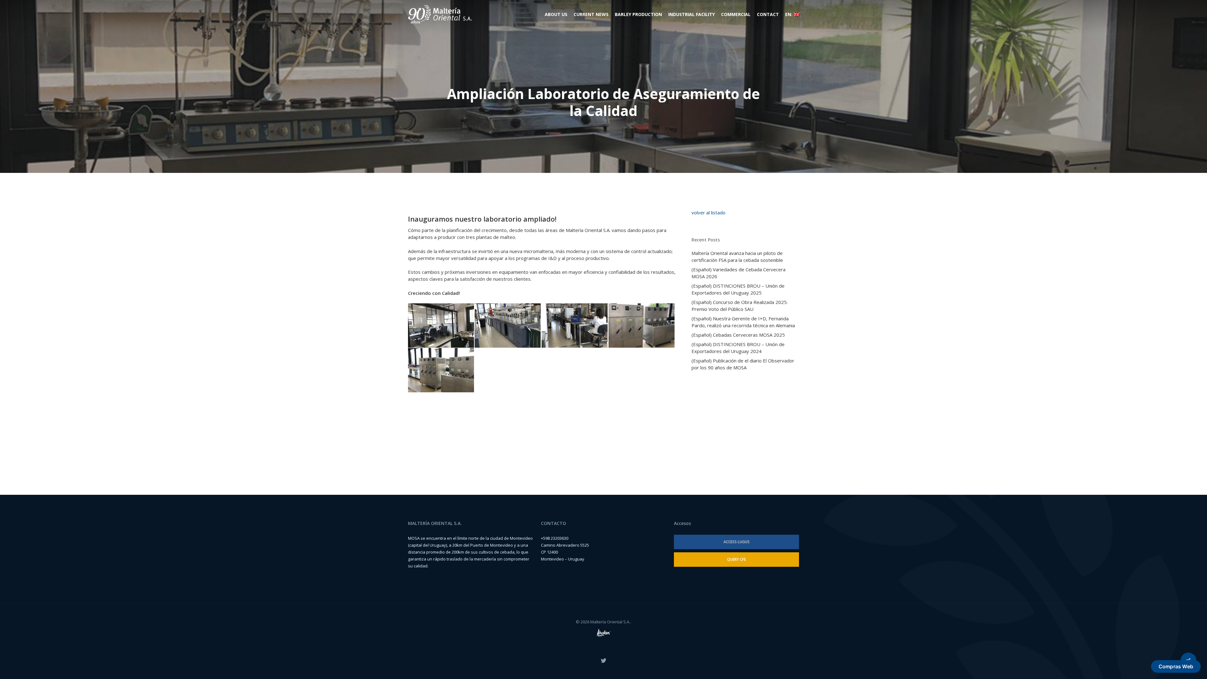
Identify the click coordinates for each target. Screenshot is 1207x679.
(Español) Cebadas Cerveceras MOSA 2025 (738, 335)
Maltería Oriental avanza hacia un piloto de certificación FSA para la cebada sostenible (737, 256)
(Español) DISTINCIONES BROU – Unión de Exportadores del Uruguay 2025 (738, 289)
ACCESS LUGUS (737, 541)
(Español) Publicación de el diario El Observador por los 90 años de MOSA (743, 364)
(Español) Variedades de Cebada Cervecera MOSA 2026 (738, 272)
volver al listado (708, 212)
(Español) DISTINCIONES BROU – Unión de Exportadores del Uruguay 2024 (738, 347)
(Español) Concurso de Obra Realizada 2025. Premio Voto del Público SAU (740, 305)
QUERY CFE (736, 559)
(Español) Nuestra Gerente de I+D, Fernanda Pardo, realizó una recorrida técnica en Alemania (743, 321)
